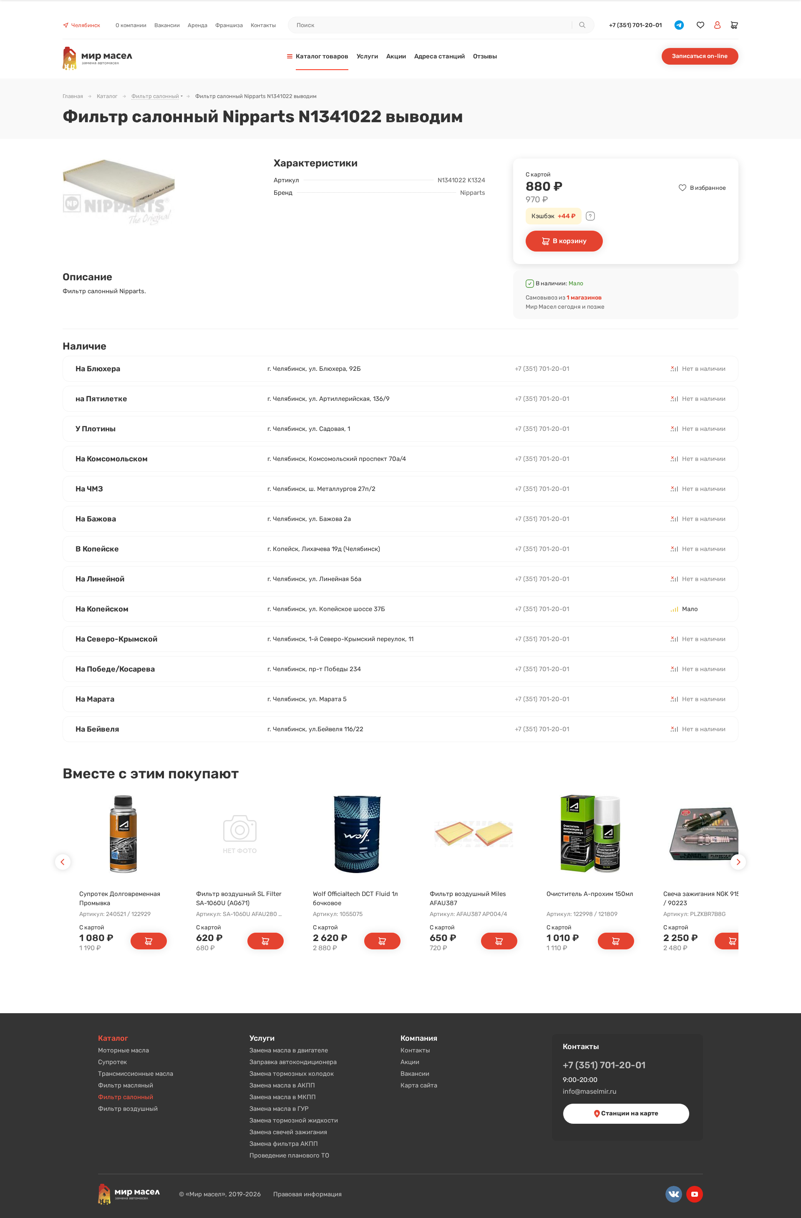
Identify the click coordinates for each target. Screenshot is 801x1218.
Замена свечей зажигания (288, 1132)
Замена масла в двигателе (288, 1050)
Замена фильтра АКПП (283, 1144)
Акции (409, 1062)
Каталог (113, 1038)
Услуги (262, 1038)
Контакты (415, 1050)
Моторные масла (123, 1050)
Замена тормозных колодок (291, 1073)
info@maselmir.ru (590, 1091)
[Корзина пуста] (734, 25)
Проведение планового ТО (289, 1155)
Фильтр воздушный (128, 1108)
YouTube (694, 1194)
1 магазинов (584, 297)
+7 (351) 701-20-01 (635, 25)
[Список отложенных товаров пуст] (700, 25)
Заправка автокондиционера (293, 1062)
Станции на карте (629, 1113)
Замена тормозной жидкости (293, 1120)
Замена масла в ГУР (279, 1108)
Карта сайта (418, 1085)
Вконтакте (673, 1194)
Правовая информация (307, 1194)
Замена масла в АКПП (282, 1085)
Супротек (112, 1062)
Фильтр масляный (125, 1085)
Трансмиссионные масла (135, 1073)
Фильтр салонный (125, 1097)
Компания (418, 1038)
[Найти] (582, 25)
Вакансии (414, 1073)
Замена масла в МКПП (282, 1097)
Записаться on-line (700, 56)
